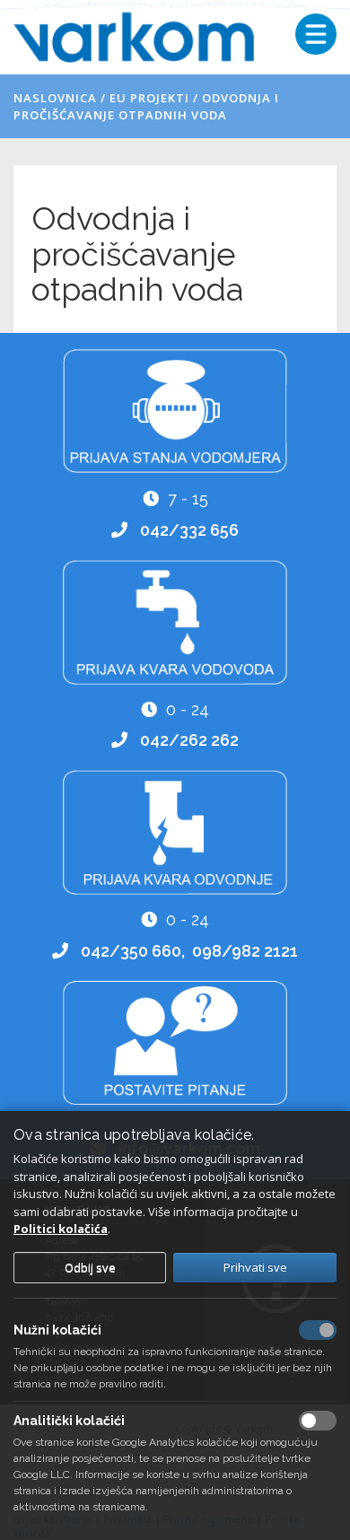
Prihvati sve (255, 1267)
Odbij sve (90, 1267)
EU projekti (149, 98)
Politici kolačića (60, 1229)
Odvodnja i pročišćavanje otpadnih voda (146, 106)
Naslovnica (55, 98)
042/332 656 (189, 530)
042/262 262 (189, 740)
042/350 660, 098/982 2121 (189, 950)
